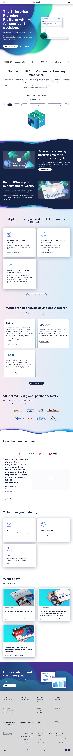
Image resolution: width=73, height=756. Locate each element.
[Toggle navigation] (69, 2)
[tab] (20, 454)
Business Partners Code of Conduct (44, 739)
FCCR (24, 105)
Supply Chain (23, 704)
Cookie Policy (23, 742)
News (55, 701)
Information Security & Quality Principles (61, 739)
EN (5, 750)
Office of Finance (24, 699)
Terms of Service (42, 745)
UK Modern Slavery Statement (60, 734)
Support (39, 708)
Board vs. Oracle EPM (8, 712)
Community (40, 706)
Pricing (4, 701)
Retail (21, 701)
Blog (38, 701)
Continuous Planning (44, 83)
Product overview (7, 699)
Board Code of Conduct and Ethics (45, 734)
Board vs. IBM (6, 708)
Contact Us (57, 699)
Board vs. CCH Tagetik (8, 706)
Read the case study (13, 498)
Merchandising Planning (37, 105)
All (10, 105)
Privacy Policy (41, 743)
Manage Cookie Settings (26, 733)
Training (39, 710)
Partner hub (40, 712)
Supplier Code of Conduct (26, 736)
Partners (56, 706)
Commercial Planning (55, 105)
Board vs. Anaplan (7, 704)
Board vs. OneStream (8, 710)
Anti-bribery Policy (25, 739)
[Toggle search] (4, 2)
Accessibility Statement (62, 743)
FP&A (16, 105)
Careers (56, 704)
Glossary (39, 704)
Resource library (41, 699)
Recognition (57, 708)
